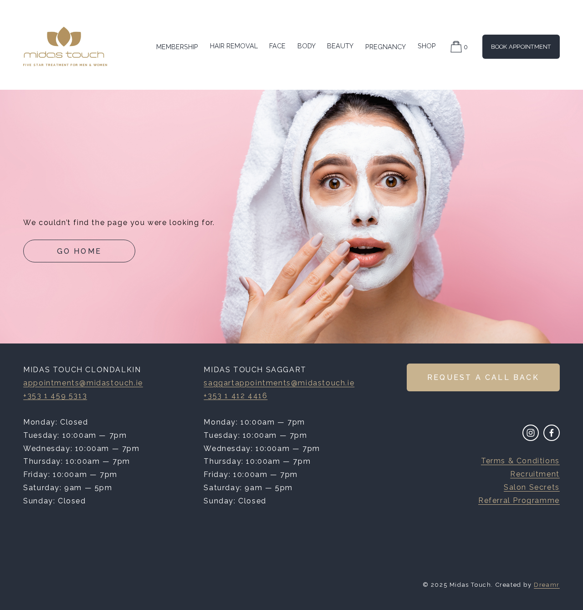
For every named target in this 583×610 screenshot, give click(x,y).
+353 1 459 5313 (55, 395)
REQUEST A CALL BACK (483, 377)
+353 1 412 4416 (235, 395)
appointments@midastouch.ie (83, 383)
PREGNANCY (385, 47)
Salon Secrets (532, 487)
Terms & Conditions (520, 460)
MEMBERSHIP (177, 47)
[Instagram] (530, 433)
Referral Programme (519, 500)
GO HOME (79, 251)
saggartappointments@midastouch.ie (279, 383)
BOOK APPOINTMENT (521, 46)
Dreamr (547, 584)
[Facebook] (551, 433)
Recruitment (535, 474)
